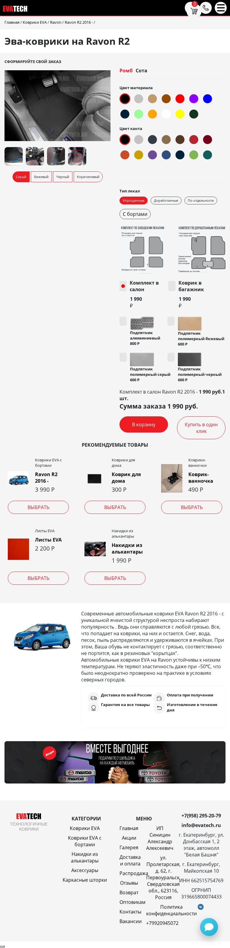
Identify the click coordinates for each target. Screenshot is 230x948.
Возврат (128, 892)
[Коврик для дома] (95, 478)
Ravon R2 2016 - (46, 477)
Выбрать (38, 507)
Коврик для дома (126, 477)
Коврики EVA (85, 828)
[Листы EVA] (18, 549)
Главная (128, 828)
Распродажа (133, 873)
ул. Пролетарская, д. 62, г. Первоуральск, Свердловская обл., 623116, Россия (163, 877)
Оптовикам (132, 902)
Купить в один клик (201, 427)
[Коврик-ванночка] (171, 478)
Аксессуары (84, 870)
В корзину (143, 424)
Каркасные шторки (85, 880)
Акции (129, 838)
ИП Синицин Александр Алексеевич (159, 838)
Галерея (128, 847)
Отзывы (129, 883)
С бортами (135, 214)
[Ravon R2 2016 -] (18, 478)
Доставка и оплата (130, 860)
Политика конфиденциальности (171, 910)
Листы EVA (48, 539)
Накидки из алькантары (127, 548)
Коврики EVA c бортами (85, 841)
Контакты (130, 911)
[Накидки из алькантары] (95, 549)
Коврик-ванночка (200, 477)
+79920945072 (162, 923)
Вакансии (130, 921)
